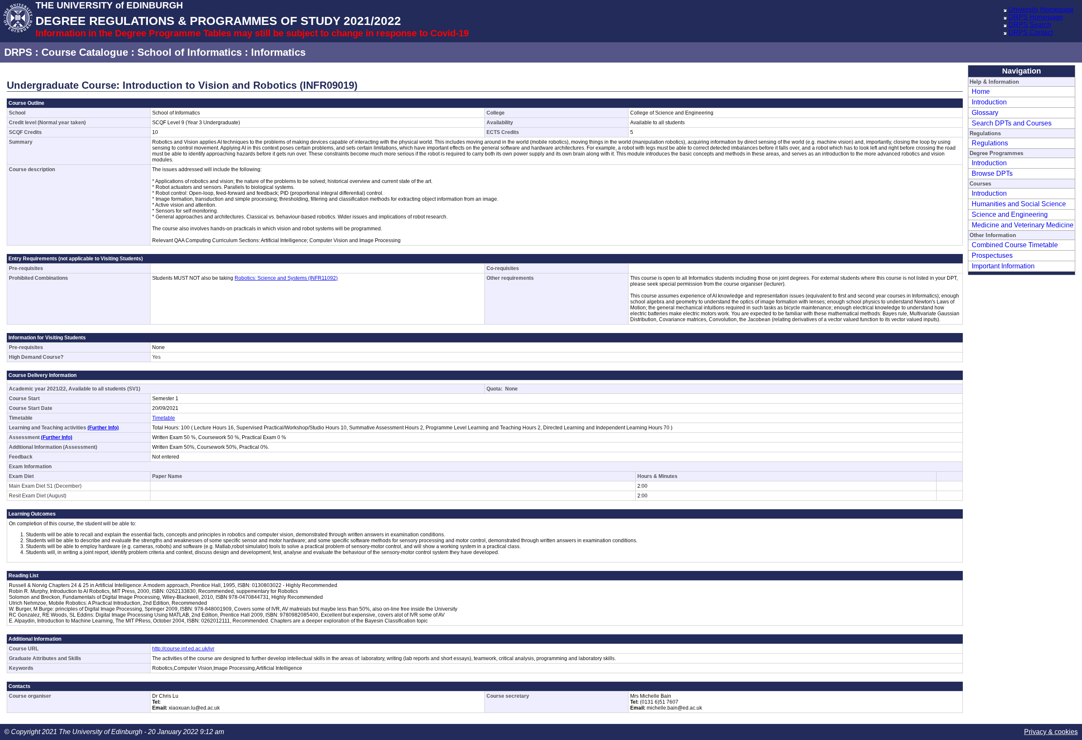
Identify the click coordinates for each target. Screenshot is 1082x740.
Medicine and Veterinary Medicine (1023, 225)
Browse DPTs (992, 173)
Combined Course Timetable (1015, 244)
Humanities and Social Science (1019, 204)
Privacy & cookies (1051, 731)
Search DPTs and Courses (1012, 123)
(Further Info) (103, 428)
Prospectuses (992, 255)
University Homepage (1041, 9)
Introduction (989, 102)
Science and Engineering (1010, 214)
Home (981, 91)
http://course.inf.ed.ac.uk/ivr (183, 649)
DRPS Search (1029, 24)
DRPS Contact (1030, 32)
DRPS (18, 52)
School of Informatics (189, 52)
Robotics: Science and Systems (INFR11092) (286, 278)
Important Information (1003, 266)
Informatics (278, 52)
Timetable (163, 418)
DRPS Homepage (1035, 17)
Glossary (985, 112)
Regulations (990, 143)
